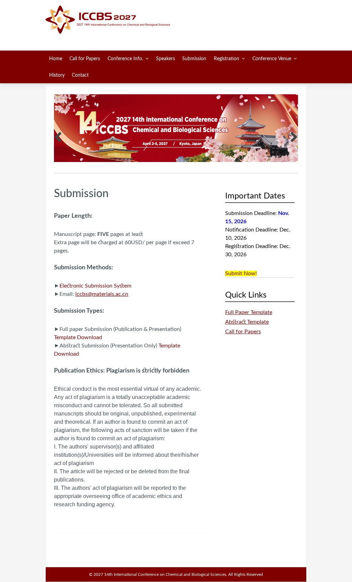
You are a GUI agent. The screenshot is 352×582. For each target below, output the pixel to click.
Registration (226, 58)
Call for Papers (84, 58)
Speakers (165, 58)
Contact (80, 75)
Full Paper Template (248, 312)
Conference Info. (125, 58)
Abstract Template (247, 322)
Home (55, 58)
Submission (194, 58)
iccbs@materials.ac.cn (101, 294)
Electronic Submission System (95, 286)
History (57, 75)
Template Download (78, 337)
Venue (271, 58)
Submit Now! (241, 273)
